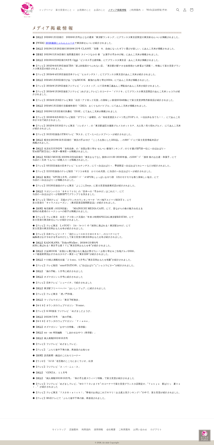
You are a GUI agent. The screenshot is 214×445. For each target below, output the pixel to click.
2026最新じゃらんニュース (60, 43)
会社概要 (110, 429)
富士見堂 (105, 443)
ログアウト (156, 429)
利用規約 (86, 429)
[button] (65, 10)
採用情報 (98, 429)
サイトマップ (59, 429)
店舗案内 (73, 429)
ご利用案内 (124, 429)
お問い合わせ (140, 429)
